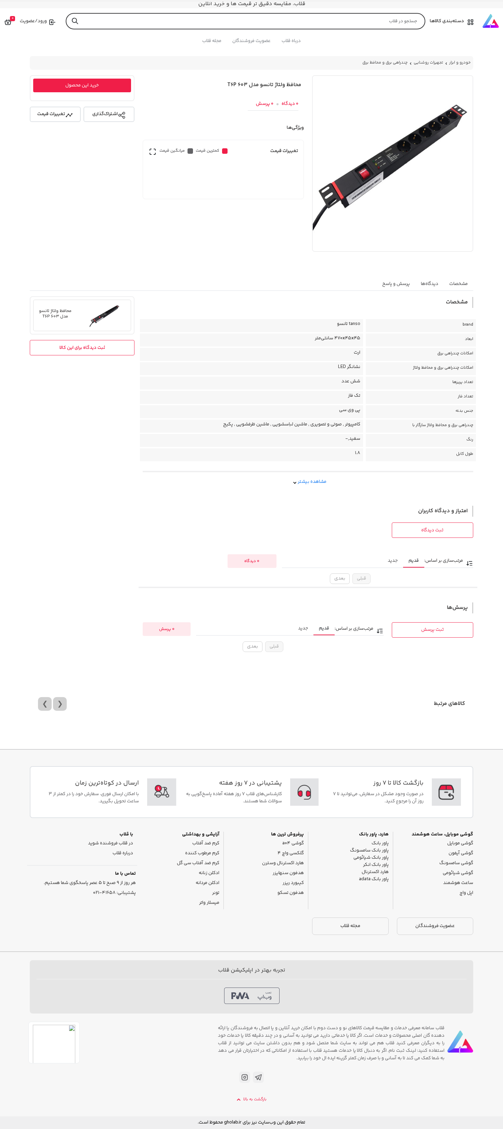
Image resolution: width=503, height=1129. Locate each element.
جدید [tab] (393, 560)
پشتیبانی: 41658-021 (114, 893)
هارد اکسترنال (375, 872)
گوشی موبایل (460, 843)
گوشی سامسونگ (456, 863)
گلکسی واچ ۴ (291, 853)
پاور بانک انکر (376, 865)
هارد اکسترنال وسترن (283, 863)
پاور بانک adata (374, 879)
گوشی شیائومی (458, 873)
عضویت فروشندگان (251, 41)
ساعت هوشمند (458, 883)
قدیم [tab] (414, 560)
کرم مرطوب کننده (202, 853)
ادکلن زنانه (209, 873)
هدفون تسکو (291, 893)
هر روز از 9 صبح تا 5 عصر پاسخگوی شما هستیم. (90, 883)
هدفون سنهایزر (288, 873)
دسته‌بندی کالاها (447, 21)
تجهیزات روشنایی (428, 62)
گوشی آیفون (461, 853)
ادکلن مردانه (207, 883)
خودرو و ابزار (459, 62)
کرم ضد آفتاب (205, 843)
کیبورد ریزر (293, 883)
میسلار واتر (209, 903)
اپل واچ (466, 893)
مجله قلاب (211, 41)
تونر (215, 893)
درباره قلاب (123, 853)
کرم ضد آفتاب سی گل (198, 863)
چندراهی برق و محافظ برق (385, 62)
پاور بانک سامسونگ (369, 850)
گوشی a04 (293, 843)
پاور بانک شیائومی (371, 857)
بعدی (339, 578)
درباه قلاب (291, 41)
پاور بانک (380, 843)
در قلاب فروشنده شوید (110, 843)
